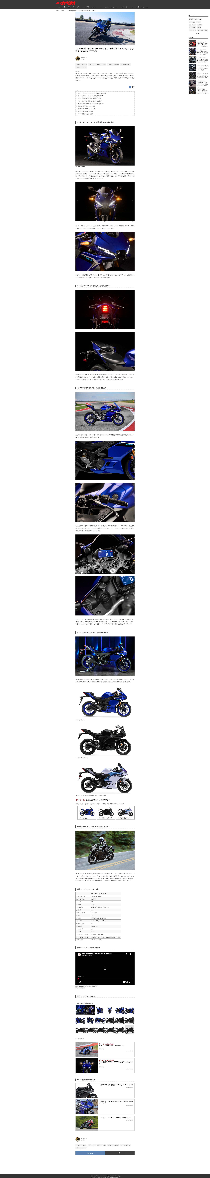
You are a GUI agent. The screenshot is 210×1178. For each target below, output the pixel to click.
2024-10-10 (84, 57)
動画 (196, 19)
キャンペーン (192, 24)
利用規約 (92, 1176)
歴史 (200, 19)
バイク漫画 (192, 22)
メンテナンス (192, 27)
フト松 (82, 59)
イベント (198, 22)
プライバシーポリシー (100, 1176)
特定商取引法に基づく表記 (113, 1176)
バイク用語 (200, 30)
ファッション (192, 30)
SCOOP (191, 19)
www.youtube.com (80, 987)
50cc (206, 30)
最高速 (199, 27)
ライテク (200, 24)
